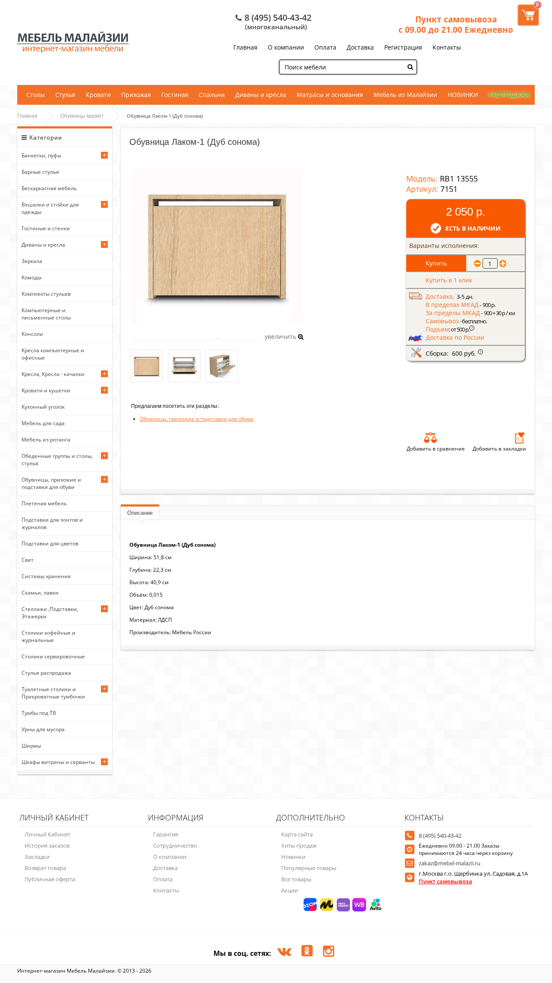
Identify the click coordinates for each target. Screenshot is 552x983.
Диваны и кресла (260, 95)
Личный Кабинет (47, 834)
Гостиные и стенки (46, 228)
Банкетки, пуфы (41, 155)
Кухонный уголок (43, 406)
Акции (289, 890)
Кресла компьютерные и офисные (53, 354)
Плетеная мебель (44, 503)
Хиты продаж (299, 845)
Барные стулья (40, 171)
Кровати (98, 95)
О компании (286, 47)
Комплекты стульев (46, 293)
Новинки (293, 857)
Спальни (212, 95)
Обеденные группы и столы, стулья (57, 459)
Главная (245, 47)
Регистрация (403, 47)
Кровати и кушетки (46, 390)
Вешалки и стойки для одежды (50, 208)
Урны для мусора (43, 729)
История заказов (47, 845)
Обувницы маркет (82, 116)
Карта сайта (297, 834)
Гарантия (165, 834)
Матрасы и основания (330, 95)
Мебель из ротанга (46, 439)
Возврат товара (45, 868)
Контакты (447, 47)
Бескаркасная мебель (49, 188)
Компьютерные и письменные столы (46, 314)
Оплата (325, 47)
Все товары (296, 879)
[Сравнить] (430, 437)
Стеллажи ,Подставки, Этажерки (50, 612)
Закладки (37, 857)
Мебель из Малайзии (405, 95)
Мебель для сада (43, 423)
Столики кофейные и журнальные (48, 636)
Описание (140, 513)
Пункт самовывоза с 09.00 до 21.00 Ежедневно (455, 24)
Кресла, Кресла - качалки (53, 374)
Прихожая (136, 95)
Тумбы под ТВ (39, 713)
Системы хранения (46, 576)
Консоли (32, 334)
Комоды (31, 277)
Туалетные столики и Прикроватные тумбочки (53, 693)
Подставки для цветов (50, 543)
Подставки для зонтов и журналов (52, 523)
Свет (28, 560)
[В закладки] (519, 437)
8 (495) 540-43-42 (278, 17)
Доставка (360, 47)
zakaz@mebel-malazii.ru (449, 863)
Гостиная (174, 95)
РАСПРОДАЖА (509, 95)
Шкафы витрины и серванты (58, 762)
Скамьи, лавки (40, 592)
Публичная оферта (50, 879)
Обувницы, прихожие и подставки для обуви (51, 483)
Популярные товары (308, 868)
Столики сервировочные (53, 656)
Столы (35, 95)
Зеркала (32, 261)
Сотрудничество (175, 845)
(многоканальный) (276, 26)
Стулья (65, 95)
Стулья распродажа (46, 672)
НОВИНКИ (463, 95)
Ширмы (31, 745)
